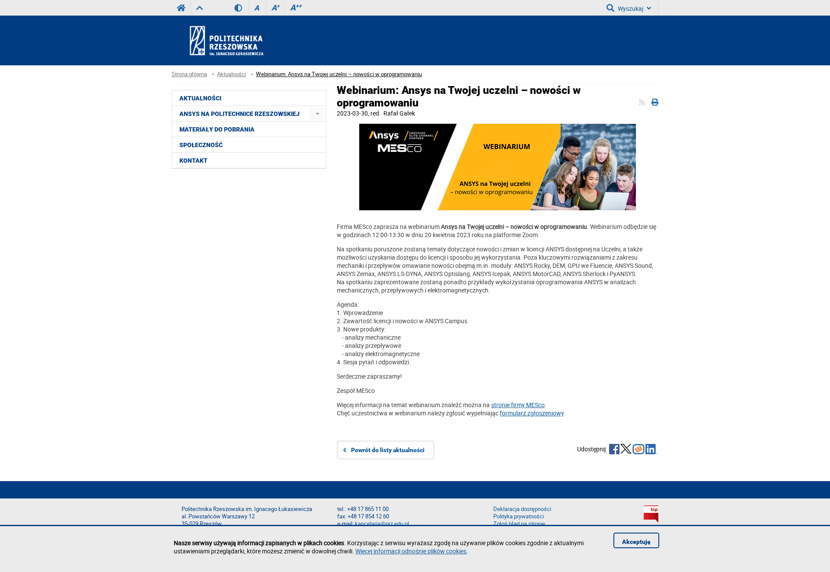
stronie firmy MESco (518, 405)
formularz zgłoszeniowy (532, 413)
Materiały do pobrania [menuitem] (217, 129)
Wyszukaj (630, 8)
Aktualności (231, 74)
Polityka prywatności (518, 516)
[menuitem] (317, 113)
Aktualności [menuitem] (200, 98)
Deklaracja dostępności (522, 509)
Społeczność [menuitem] (201, 144)
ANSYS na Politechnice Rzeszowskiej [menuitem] (239, 113)
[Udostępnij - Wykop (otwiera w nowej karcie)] (638, 450)
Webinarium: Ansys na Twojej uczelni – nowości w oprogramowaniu (339, 74)
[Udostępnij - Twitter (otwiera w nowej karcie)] (626, 450)
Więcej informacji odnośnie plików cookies (410, 551)
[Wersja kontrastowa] (241, 8)
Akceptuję (636, 541)
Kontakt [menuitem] (193, 160)
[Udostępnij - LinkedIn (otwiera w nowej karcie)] (651, 450)
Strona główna (189, 74)
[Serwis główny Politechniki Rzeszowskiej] (181, 8)
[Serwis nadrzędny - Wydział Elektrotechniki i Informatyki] (199, 8)
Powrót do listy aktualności (388, 450)
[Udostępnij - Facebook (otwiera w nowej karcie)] (614, 450)
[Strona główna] (250, 40)
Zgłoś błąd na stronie (519, 523)
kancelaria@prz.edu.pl (382, 523)
